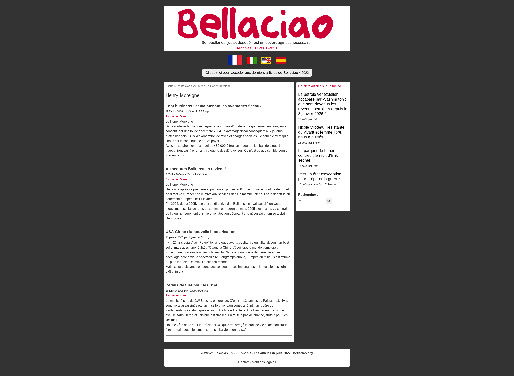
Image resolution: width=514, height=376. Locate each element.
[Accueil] (257, 22)
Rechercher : (308, 194)
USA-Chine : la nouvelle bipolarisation (201, 232)
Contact (243, 362)
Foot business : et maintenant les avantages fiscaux (214, 106)
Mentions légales (264, 362)
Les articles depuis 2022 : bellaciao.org (283, 353)
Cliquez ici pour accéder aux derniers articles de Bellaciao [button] (257, 73)
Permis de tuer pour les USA (192, 285)
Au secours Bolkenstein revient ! (196, 169)
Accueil (170, 85)
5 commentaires (176, 179)
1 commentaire (176, 116)
